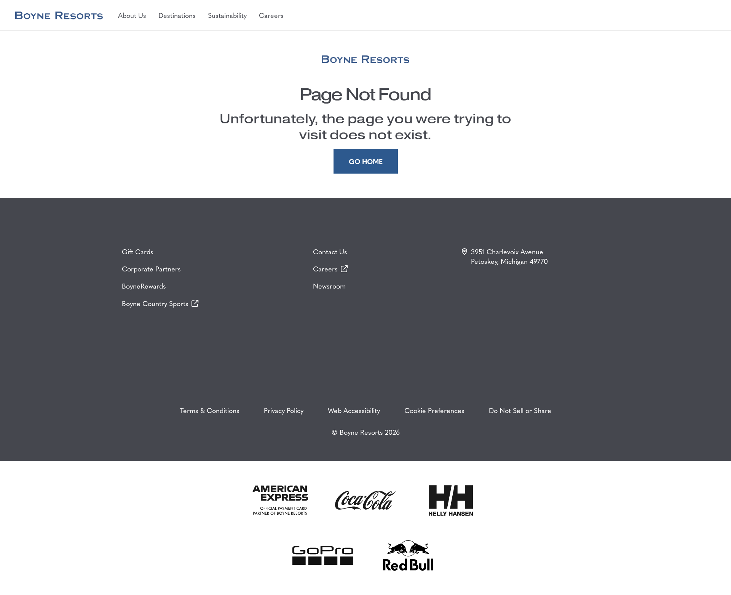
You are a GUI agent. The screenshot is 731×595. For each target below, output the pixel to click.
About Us (132, 15)
